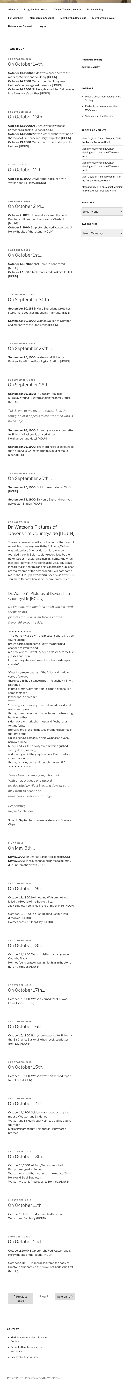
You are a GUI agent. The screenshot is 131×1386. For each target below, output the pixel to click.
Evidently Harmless (95, 106)
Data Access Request (20, 26)
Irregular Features (34, 9)
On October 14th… (27, 64)
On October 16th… (27, 1026)
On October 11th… (26, 169)
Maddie (89, 96)
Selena (89, 116)
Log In (42, 26)
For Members (15, 17)
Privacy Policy (95, 9)
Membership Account (42, 17)
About (11, 9)
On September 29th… (30, 348)
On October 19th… (27, 888)
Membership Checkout (73, 17)
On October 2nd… (26, 206)
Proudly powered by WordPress (42, 1377)
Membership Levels (103, 17)
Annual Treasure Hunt (66, 9)
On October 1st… (25, 255)
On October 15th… (27, 1067)
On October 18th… (27, 945)
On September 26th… (30, 384)
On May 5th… (21, 848)
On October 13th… (26, 116)
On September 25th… (30, 478)
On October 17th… (26, 990)
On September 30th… (30, 299)
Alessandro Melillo (91, 186)
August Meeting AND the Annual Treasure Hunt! (100, 152)
